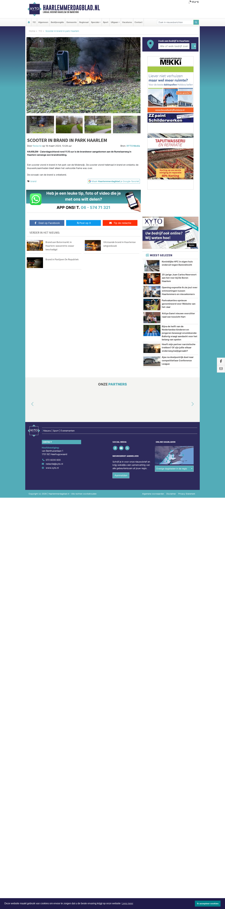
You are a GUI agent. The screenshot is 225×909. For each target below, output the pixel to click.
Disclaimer (171, 494)
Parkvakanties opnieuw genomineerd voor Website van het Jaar (178, 303)
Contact (138, 22)
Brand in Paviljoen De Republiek (62, 259)
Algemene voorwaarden (153, 494)
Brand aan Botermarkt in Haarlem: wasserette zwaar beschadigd (59, 246)
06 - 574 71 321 (95, 207)
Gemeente (71, 22)
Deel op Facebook (49, 222)
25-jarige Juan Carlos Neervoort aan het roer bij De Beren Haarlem (179, 277)
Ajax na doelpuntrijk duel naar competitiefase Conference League (178, 360)
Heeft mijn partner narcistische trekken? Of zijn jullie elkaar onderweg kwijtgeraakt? (178, 347)
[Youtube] (121, 448)
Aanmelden (120, 475)
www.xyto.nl (52, 468)
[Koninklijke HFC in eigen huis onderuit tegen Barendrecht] (152, 266)
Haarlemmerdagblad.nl (71, 7)
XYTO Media (133, 145)
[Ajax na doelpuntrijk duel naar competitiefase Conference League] (152, 361)
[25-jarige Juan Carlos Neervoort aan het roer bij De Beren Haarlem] (152, 279)
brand (33, 181)
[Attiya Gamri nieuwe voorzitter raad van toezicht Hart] (152, 317)
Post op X (85, 222)
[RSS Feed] (127, 448)
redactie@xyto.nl (54, 464)
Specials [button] (95, 22)
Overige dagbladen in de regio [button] (171, 468)
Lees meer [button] (127, 903)
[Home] (29, 22)
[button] (28, 124)
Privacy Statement (186, 494)
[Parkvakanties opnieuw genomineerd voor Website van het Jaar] (152, 304)
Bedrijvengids (57, 22)
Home (32, 31)
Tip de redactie (122, 222)
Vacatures (127, 22)
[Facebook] (115, 448)
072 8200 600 (53, 460)
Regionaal (83, 22)
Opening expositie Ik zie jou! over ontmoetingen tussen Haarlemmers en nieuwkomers (179, 290)
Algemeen (43, 22)
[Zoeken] (196, 22)
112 (34, 22)
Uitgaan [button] (114, 22)
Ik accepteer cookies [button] (208, 903)
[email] (221, 368)
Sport (105, 22)
